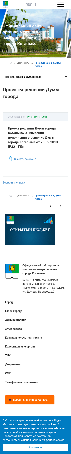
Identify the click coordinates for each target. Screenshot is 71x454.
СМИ (8, 373)
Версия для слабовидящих (30, 399)
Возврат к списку (14, 182)
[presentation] (50, 206)
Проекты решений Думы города (23, 76)
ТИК (8, 355)
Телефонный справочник (21, 382)
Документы (23, 63)
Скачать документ (25, 159)
